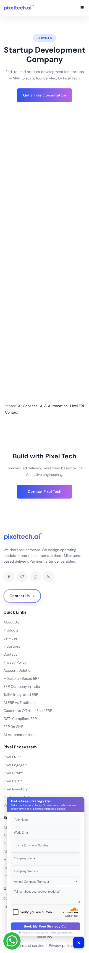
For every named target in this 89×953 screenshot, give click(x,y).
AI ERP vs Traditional (20, 702)
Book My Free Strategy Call (46, 926)
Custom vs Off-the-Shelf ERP (27, 710)
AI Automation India (20, 734)
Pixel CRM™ (13, 773)
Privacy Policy (15, 662)
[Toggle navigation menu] (82, 7)
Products (10, 630)
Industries (11, 646)
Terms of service (30, 945)
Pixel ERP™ (12, 757)
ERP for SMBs (14, 726)
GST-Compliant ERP (20, 718)
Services (10, 638)
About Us (11, 622)
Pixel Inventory (15, 789)
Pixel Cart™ (12, 781)
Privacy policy (60, 945)
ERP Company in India (21, 686)
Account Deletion (17, 670)
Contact (10, 654)
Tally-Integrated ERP (20, 694)
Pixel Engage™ (15, 765)
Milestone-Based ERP (21, 678)
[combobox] (19, 845)
